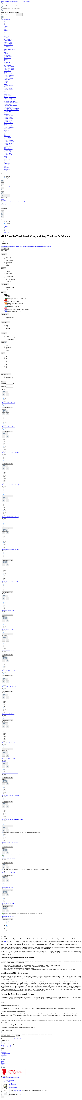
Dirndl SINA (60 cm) (7, 629)
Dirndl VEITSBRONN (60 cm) (10, 773)
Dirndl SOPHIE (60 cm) (8, 670)
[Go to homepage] (5, 19)
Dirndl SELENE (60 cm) (8, 858)
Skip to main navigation (25, 1)
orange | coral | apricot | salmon (15, 303)
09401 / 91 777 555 (6, 1045)
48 (5, 792)
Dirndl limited (30, 246)
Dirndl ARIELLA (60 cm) (9, 427)
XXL (5, 160)
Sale (5, 166)
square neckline (10, 339)
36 (6, 363)
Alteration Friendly (5, 1053)
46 (6, 356)
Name (7, 265)
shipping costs (17, 1090)
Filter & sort (6, 248)
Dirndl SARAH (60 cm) (8, 714)
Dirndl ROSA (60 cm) (8, 916)
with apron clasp (10, 317)
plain (7, 348)
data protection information (15, 1039)
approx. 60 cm (9, 378)
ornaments (8, 347)
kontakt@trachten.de (6, 1047)
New (5, 22)
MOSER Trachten (10, 279)
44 (6, 359)
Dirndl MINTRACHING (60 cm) (10, 795)
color (2, 292)
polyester (8, 328)
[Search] (17, 14)
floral (7, 345)
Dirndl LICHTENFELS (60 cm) (10, 452)
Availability (9, 259)
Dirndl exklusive (23, 246)
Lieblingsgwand (10, 276)
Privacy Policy (7, 1082)
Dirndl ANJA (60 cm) (7, 887)
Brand (2, 268)
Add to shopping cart (7, 407)
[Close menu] (4, 32)
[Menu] (2, 17)
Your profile (9, 201)
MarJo (7, 278)
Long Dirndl (16, 246)
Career (2, 1064)
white (8, 296)
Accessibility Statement (10, 1084)
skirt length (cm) (5, 374)
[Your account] (2, 192)
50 (6, 371)
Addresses (15, 201)
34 (6, 361)
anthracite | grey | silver (13, 301)
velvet (7, 330)
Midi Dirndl (10, 246)
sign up (4, 200)
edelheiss (8, 274)
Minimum (7, 383)
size (2, 353)
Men (5, 91)
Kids (5, 131)
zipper (7, 289)
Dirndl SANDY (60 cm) (8, 872)
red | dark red (10, 300)
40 (6, 367)
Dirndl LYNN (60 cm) (8, 903)
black (8, 295)
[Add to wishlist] (5, 392)
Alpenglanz (9, 273)
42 (6, 369)
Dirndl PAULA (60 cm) (8, 610)
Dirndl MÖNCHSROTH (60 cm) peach (12, 819)
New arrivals (9, 257)
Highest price (9, 263)
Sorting (3, 254)
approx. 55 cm (9, 377)
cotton (7, 326)
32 (6, 358)
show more (5, 243)
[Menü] (8, 1084)
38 (6, 366)
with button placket (10, 287)
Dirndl (4, 941)
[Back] (1, 205)
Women (6, 30)
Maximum (7, 386)
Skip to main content (6, 1)
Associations (7, 169)
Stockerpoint (9, 281)
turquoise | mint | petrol (13, 306)
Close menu (6, 196)
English (8, 177)
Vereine (2, 1063)
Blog (2, 1056)
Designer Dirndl (38, 246)
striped (7, 350)
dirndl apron (4, 314)
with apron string (10, 319)
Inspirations (3, 1055)
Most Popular (9, 260)
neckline (3, 333)
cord (7, 325)
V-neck (7, 336)
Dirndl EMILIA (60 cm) (8, 650)
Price (2, 382)
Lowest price (9, 262)
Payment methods (22, 201)
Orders (29, 201)
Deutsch (8, 176)
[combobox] (8, 15)
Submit (18, 1035)
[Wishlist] (2, 190)
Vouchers (6, 167)
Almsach (8, 271)
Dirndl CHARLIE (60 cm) (9, 686)
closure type (4, 284)
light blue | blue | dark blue (14, 311)
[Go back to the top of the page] (2, 1096)
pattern (3, 342)
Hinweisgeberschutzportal (10, 1087)
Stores (5, 170)
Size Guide (3, 1052)
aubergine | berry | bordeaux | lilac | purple (18, 309)
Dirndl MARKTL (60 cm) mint (10, 842)
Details (4, 761)
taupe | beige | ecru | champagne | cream (17, 304)
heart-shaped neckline (11, 337)
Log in (2, 199)
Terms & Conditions (9, 1080)
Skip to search (15, 1)
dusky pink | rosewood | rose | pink (16, 308)
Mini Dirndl (4, 246)
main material (4, 322)
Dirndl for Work (47, 246)
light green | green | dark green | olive (16, 298)
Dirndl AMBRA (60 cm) (8, 403)
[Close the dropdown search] (21, 14)
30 (6, 364)
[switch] (5, 1094)
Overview (3, 201)
